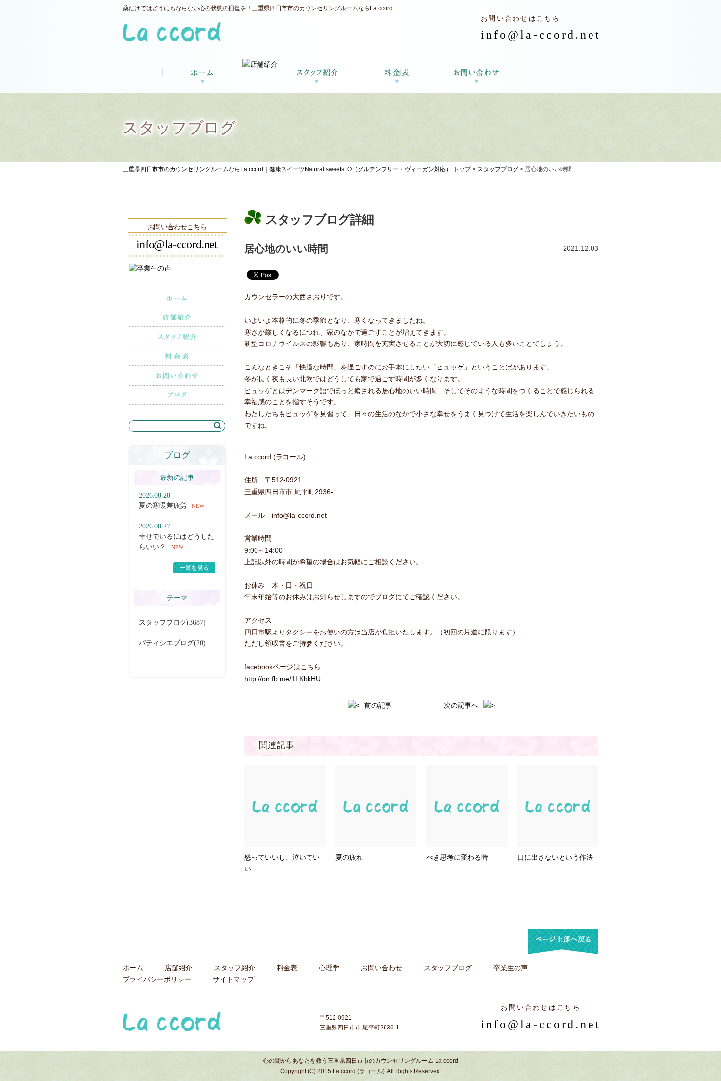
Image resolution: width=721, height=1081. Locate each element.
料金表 (287, 968)
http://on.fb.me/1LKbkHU (282, 679)
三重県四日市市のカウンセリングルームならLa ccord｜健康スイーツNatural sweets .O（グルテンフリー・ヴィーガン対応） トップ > (300, 169)
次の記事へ (461, 705)
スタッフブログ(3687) (172, 622)
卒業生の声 (510, 968)
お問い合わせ (381, 968)
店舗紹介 (178, 968)
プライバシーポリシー (157, 979)
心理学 (329, 968)
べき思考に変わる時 (457, 857)
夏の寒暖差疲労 (163, 505)
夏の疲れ (349, 857)
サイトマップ (233, 979)
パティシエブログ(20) (172, 643)
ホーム (133, 968)
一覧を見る (194, 567)
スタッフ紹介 (234, 968)
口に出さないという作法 (555, 857)
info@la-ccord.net (541, 34)
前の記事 (378, 705)
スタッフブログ (497, 169)
